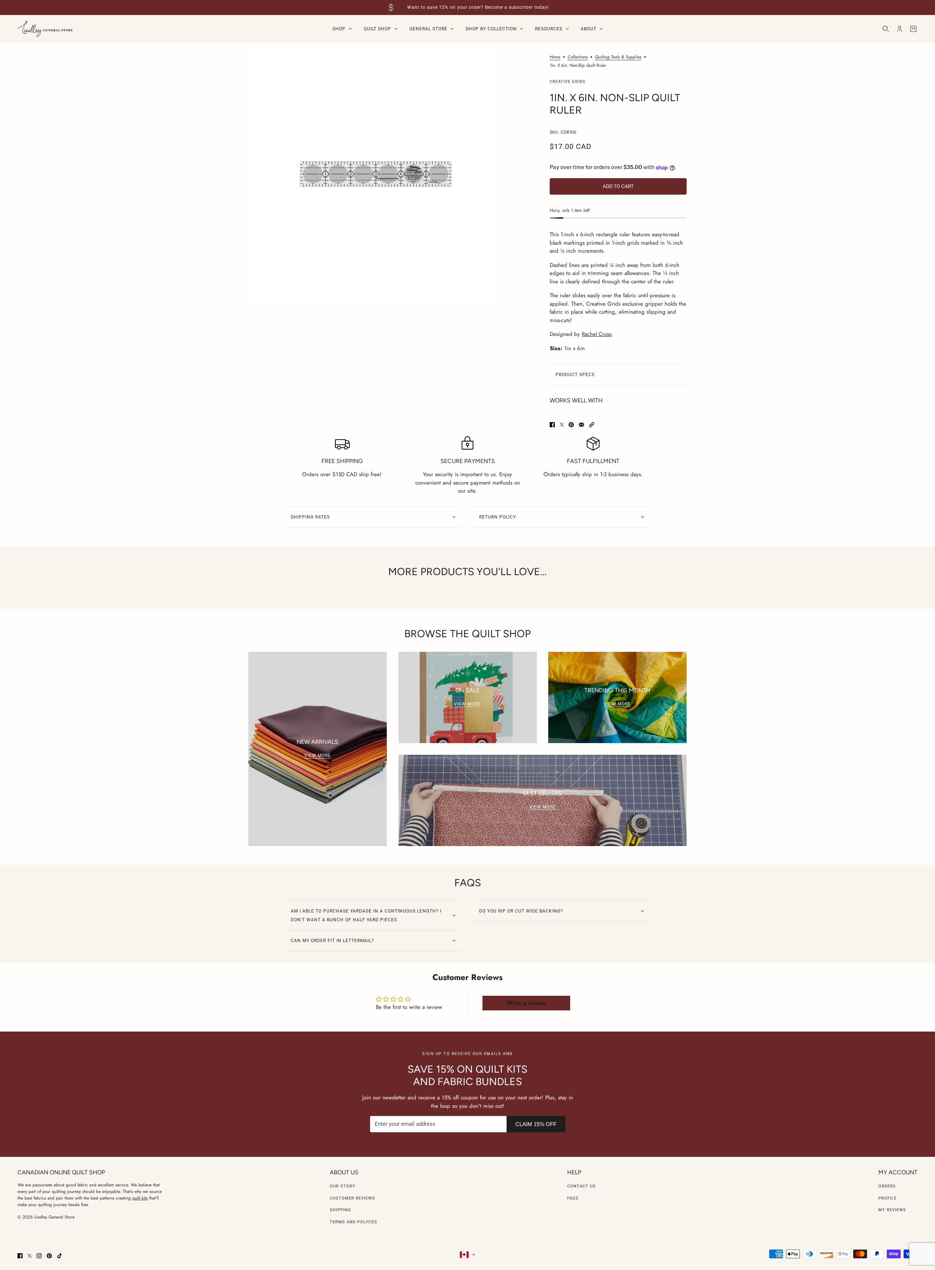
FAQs (573, 1198)
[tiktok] (60, 1256)
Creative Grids (567, 81)
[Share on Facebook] (552, 425)
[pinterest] (49, 1256)
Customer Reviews (352, 1198)
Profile (887, 1198)
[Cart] (913, 29)
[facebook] (20, 1256)
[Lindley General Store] (45, 29)
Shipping (340, 1210)
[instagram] (39, 1256)
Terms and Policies (353, 1222)
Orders (887, 1186)
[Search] (886, 29)
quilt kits (140, 1198)
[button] (592, 425)
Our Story (342, 1186)
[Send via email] (581, 425)
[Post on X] (561, 424)
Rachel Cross (596, 334)
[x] (29, 1255)
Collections (578, 57)
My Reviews (892, 1210)
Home (555, 57)
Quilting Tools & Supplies (618, 57)
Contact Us (581, 1186)
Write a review (526, 1003)
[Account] (900, 29)
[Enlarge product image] (372, 179)
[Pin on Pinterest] (571, 425)
